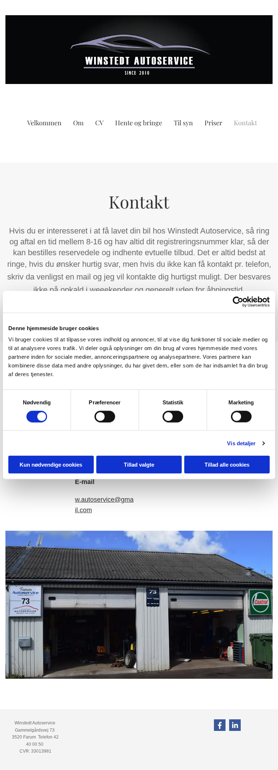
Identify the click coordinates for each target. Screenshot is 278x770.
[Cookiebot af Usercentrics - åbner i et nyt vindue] (238, 301)
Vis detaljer (241, 443)
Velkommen (44, 122)
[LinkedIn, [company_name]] (234, 725)
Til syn (183, 122)
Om (78, 122)
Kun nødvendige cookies (51, 465)
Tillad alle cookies (227, 465)
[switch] (104, 416)
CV (99, 122)
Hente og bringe (138, 122)
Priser (213, 122)
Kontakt (245, 122)
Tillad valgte (139, 465)
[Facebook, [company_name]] (219, 725)
